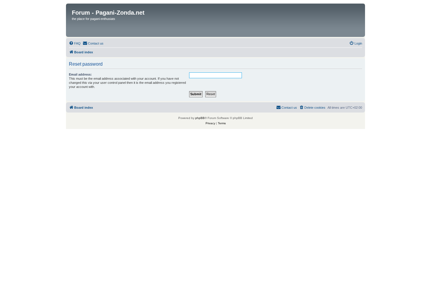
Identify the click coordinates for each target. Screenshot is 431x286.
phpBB (200, 118)
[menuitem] (75, 43)
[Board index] (215, 20)
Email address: (80, 74)
